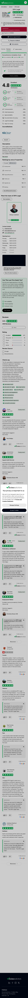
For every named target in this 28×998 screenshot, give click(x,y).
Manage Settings (14, 505)
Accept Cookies (14, 510)
